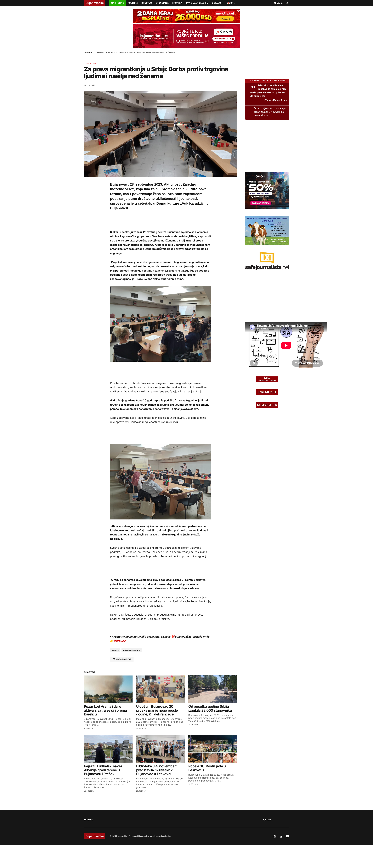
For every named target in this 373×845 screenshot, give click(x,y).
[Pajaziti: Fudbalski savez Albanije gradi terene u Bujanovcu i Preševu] (108, 749)
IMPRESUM (88, 820)
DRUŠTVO (100, 52)
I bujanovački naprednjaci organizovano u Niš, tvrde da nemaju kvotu (270, 112)
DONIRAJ (120, 640)
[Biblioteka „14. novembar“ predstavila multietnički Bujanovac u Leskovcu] (160, 749)
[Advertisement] (160, 219)
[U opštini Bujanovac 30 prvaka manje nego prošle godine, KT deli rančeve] (160, 689)
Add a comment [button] (123, 659)
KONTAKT (267, 820)
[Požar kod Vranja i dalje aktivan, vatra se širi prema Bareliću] (108, 689)
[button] (286, 3)
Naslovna (88, 52)
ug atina (115, 650)
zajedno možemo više (131, 650)
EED (94, 63)
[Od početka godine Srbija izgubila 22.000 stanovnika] (212, 689)
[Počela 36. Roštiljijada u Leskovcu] (212, 749)
